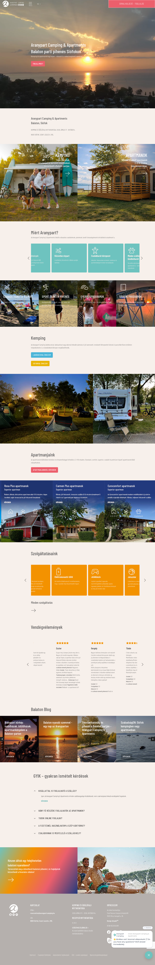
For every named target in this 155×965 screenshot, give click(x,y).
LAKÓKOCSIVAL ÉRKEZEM (42, 355)
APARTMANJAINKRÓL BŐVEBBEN (44, 470)
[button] (28, 258)
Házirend (32, 955)
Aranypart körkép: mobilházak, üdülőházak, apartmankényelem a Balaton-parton (18, 727)
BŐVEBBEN (10, 756)
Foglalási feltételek (44, 955)
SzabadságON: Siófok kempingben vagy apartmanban (132, 726)
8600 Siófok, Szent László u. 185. (41, 921)
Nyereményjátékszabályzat (98, 955)
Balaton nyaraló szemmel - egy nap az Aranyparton (57, 724)
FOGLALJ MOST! (38, 64)
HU (38, 4)
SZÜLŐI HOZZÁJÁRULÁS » (80, 928)
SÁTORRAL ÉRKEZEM (40, 363)
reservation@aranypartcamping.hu (42, 913)
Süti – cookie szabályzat (80, 955)
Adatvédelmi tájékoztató (61, 955)
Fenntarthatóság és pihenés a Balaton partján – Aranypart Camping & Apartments (96, 727)
